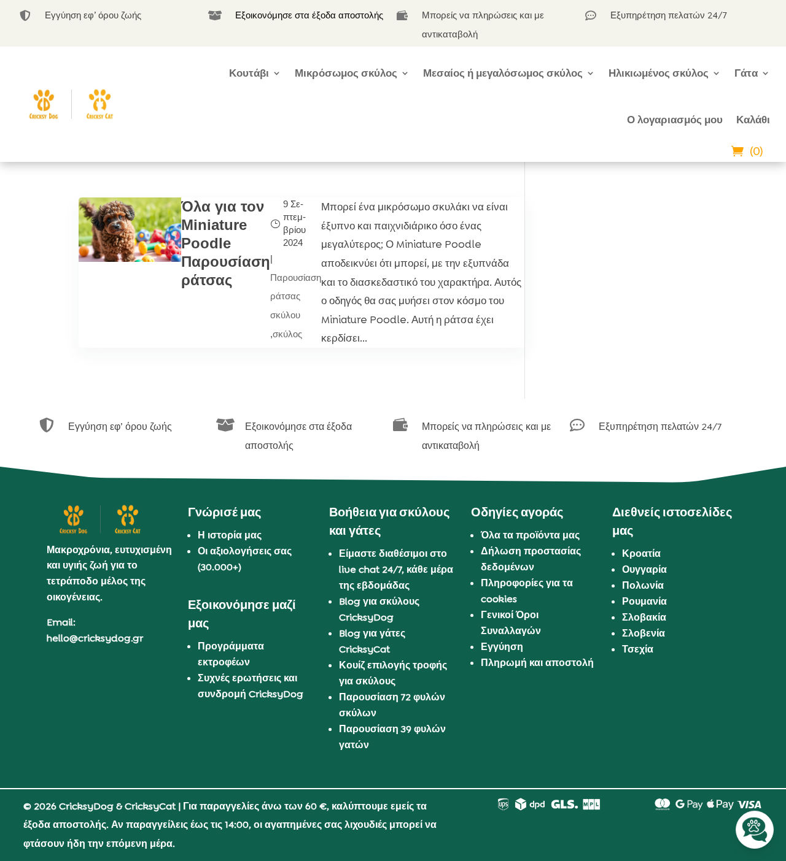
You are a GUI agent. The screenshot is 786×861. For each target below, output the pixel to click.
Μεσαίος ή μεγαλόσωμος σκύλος (503, 73)
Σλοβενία (643, 633)
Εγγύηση (502, 646)
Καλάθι (753, 119)
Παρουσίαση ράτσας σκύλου (295, 296)
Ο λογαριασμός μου (675, 119)
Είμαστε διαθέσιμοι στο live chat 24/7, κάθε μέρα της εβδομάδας (396, 569)
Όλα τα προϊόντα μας (530, 535)
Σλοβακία (644, 617)
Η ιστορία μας (230, 535)
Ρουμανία (644, 601)
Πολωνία (643, 585)
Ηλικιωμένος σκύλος (659, 73)
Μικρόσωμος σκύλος (346, 73)
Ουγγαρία (644, 569)
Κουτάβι (249, 73)
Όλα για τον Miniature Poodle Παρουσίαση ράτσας (225, 243)
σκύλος (287, 334)
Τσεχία (637, 649)
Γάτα (746, 73)
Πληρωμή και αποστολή (537, 662)
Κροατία (641, 553)
